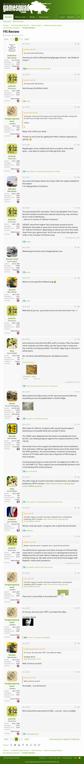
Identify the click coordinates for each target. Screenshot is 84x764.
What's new (20, 17)
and (31, 471)
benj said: (27, 513)
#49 (78, 307)
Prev (6, 39)
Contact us (43, 758)
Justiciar (12, 86)
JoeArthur (12, 55)
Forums (8, 17)
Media (32, 17)
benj (12, 351)
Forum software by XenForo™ (42, 762)
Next (26, 39)
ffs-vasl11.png (29, 376)
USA (18, 199)
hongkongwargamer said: (33, 649)
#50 (78, 339)
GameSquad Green (12, 758)
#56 (78, 573)
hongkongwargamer (12, 120)
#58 (78, 643)
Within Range (15, 99)
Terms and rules (54, 758)
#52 (78, 424)
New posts (7, 21)
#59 (78, 672)
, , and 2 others (42, 171)
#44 (78, 145)
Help (75, 758)
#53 (78, 477)
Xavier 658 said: (29, 113)
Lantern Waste (15, 134)
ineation (12, 519)
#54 (78, 508)
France (17, 361)
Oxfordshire (16, 414)
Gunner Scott (12, 259)
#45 (78, 177)
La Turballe (16, 447)
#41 (78, 44)
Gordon (12, 289)
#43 (78, 107)
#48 (78, 278)
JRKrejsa (12, 189)
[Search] (78, 17)
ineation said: (29, 542)
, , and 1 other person (41, 386)
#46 (78, 208)
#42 (78, 74)
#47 (78, 247)
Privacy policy (67, 758)
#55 (78, 536)
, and (39, 69)
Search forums (18, 21)
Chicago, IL (16, 270)
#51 (78, 392)
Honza (12, 403)
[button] (27, 17)
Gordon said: (28, 49)
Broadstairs (16, 66)
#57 (78, 608)
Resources (43, 17)
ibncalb (7, 35)
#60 (78, 707)
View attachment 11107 (32, 659)
